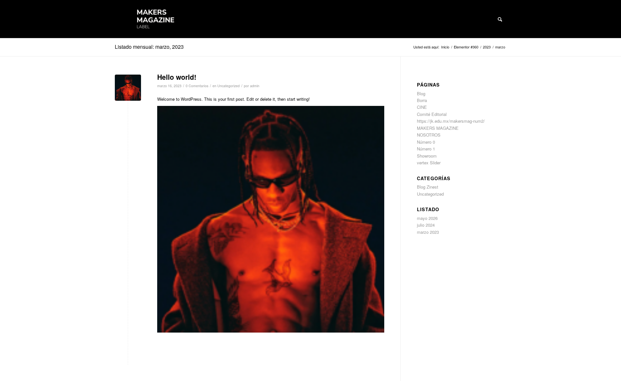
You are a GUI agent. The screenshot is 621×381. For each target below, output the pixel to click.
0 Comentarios (197, 85)
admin (254, 85)
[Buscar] (500, 19)
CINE (422, 107)
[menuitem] (500, 19)
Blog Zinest (427, 187)
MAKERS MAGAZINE (438, 128)
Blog (421, 93)
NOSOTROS (429, 135)
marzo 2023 (428, 232)
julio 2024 (426, 225)
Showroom (427, 156)
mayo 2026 (427, 218)
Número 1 (426, 149)
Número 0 (426, 142)
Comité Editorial (432, 114)
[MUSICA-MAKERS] (128, 88)
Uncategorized (228, 85)
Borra (422, 100)
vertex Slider (429, 163)
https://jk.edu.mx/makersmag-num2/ (451, 121)
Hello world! (176, 77)
